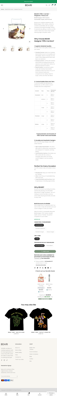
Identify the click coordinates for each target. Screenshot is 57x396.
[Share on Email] (48, 267)
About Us (17, 347)
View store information (41, 265)
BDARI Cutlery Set (49, 284)
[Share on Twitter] (37, 267)
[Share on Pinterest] (40, 267)
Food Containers (34, 351)
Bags (31, 356)
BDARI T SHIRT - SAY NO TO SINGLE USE (40, 332)
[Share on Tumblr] (42, 267)
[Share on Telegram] (45, 267)
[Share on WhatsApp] (50, 267)
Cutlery (31, 358)
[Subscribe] (16, 376)
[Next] (29, 28)
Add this (42, 291)
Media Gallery (18, 352)
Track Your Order (19, 359)
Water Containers (34, 354)
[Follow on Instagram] (4, 360)
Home (2, 9)
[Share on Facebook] (35, 267)
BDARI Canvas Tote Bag (41, 284)
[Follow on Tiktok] (7, 360)
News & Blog (18, 350)
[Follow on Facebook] (1, 360)
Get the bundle (45, 298)
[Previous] (3, 28)
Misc (31, 361)
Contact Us (18, 357)
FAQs (16, 355)
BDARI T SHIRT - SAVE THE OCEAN (16, 332)
